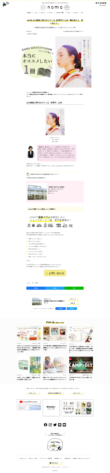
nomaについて (23, 458)
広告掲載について (58, 458)
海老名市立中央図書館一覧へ (55, 393)
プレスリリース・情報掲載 (46, 458)
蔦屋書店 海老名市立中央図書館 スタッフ (74, 31)
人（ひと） (75, 12)
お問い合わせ (55, 463)
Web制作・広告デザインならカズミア (81, 458)
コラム (68, 12)
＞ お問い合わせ (55, 273)
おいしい (43, 12)
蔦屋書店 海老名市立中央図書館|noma (36, 177)
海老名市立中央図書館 (32, 33)
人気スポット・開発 (36, 343)
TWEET (55, 288)
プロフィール (73, 299)
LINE (74, 288)
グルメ (65, 375)
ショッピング (63, 343)
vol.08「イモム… (77, 393)
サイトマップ (66, 467)
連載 (37, 282)
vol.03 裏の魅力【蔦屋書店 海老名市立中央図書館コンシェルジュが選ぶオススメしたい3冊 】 (55, 347)
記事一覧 (73, 303)
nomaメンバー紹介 (33, 458)
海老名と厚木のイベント (87, 375)
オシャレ (51, 12)
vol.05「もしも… (33, 393)
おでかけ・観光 (59, 12)
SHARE (36, 288)
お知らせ (29, 12)
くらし (35, 12)
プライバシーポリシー (56, 467)
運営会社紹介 (68, 458)
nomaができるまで (46, 467)
